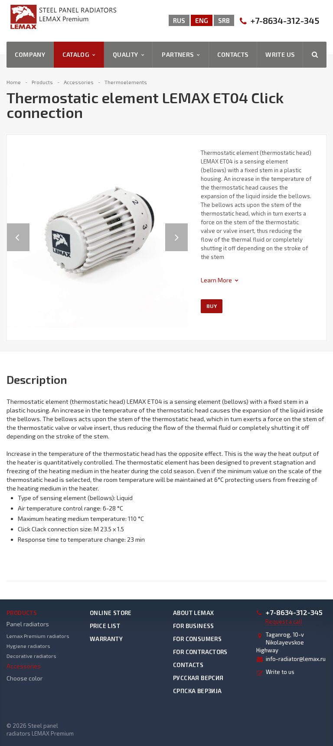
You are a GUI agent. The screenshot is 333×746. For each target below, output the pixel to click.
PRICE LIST (105, 625)
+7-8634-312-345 (285, 20)
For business (193, 625)
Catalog (77, 54)
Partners (179, 54)
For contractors (200, 651)
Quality (127, 54)
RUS (179, 20)
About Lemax (193, 612)
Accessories (24, 666)
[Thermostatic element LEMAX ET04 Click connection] (97, 236)
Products (22, 612)
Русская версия (198, 677)
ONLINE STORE (111, 612)
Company (30, 54)
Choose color (24, 678)
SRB (224, 20)
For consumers (197, 638)
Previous (18, 228)
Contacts (232, 54)
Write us (279, 54)
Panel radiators (28, 624)
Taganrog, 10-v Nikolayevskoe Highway (280, 642)
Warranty (106, 638)
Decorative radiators (31, 656)
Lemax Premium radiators (38, 636)
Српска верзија (197, 690)
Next (181, 228)
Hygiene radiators (28, 646)
